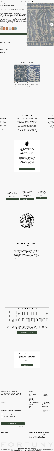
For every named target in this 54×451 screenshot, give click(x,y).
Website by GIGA (4, 432)
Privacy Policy (6, 426)
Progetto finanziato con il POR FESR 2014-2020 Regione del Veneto (40, 433)
